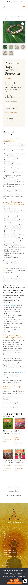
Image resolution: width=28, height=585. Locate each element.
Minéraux (6, 555)
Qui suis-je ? (7, 532)
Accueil (4, 16)
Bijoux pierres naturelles (12, 16)
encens (6, 355)
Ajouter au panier (11, 108)
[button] (11, 112)
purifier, (9, 351)
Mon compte (7, 536)
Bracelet (21, 16)
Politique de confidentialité (14, 582)
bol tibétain (7, 375)
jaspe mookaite (10, 305)
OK (11, 580)
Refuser (16, 580)
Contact (5, 540)
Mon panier (7, 538)
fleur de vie (19, 373)
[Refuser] (26, 576)
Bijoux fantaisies (8, 551)
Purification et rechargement (12, 557)
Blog (4, 534)
